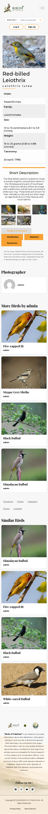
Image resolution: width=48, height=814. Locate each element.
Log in (16, 27)
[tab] (16, 231)
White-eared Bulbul (16, 699)
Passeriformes (12, 101)
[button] (8, 501)
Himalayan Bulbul (15, 484)
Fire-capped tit (13, 346)
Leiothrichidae (12, 115)
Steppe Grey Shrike (16, 392)
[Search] (40, 20)
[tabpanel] (24, 255)
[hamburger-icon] (42, 8)
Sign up (32, 27)
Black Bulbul (11, 438)
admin (32, 305)
